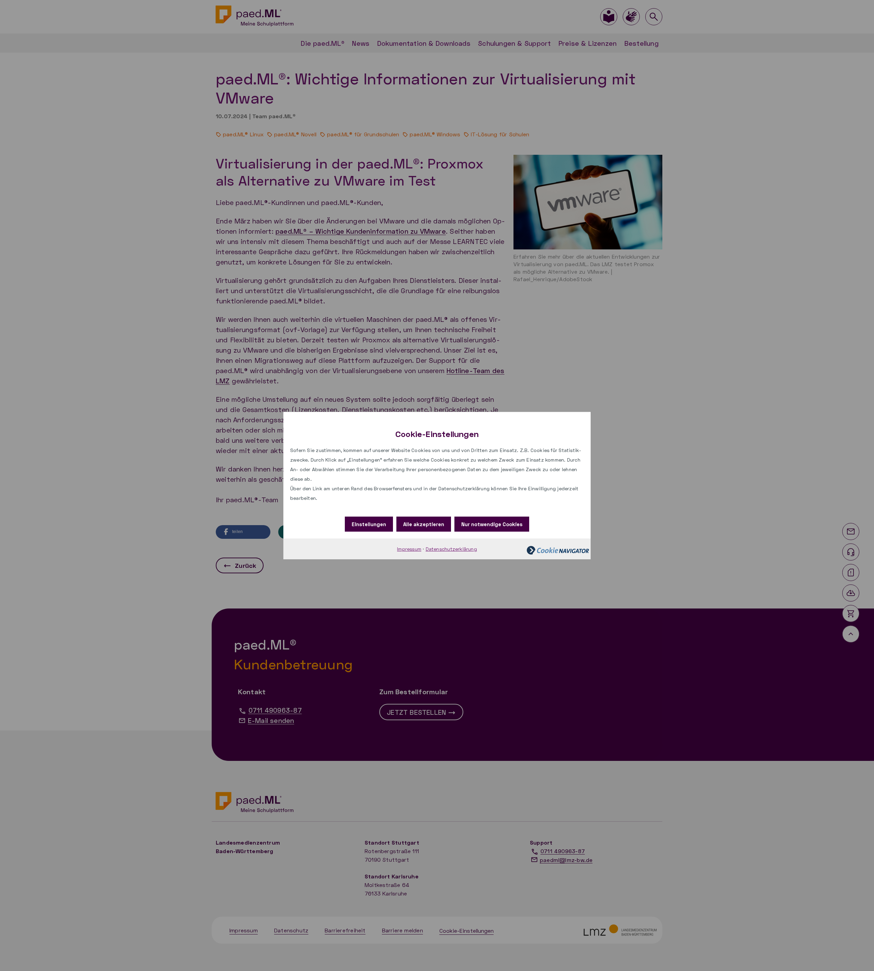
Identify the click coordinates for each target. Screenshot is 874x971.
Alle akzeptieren (423, 524)
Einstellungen (369, 524)
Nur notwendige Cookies (491, 524)
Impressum (409, 549)
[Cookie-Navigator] (558, 549)
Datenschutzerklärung (451, 549)
